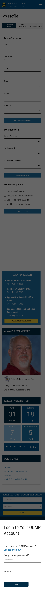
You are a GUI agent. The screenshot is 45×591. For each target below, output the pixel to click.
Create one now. (12, 549)
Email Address (9, 560)
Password (7, 572)
